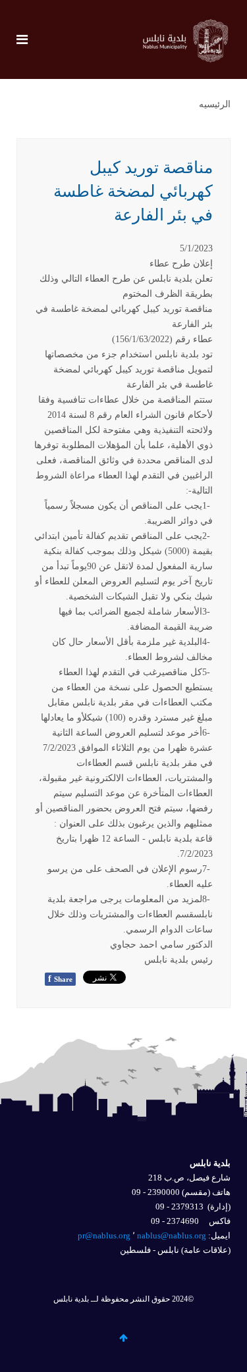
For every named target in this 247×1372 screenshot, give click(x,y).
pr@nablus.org (104, 1235)
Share (60, 979)
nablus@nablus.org (171, 1235)
